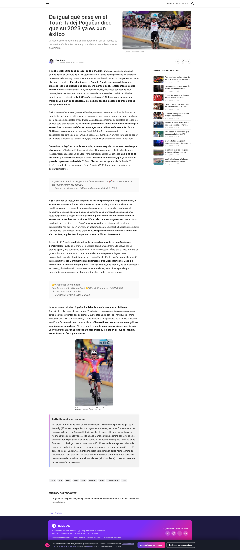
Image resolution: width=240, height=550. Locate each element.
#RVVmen (117, 181)
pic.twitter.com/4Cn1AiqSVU (67, 291)
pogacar (92, 480)
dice (60, 480)
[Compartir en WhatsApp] (183, 61)
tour (124, 480)
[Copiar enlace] (178, 61)
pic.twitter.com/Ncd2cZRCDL (67, 184)
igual (76, 480)
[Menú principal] (47, 3)
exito (68, 480)
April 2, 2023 (110, 188)
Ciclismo (58, 513)
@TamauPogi (78, 288)
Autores (90, 538)
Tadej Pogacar (113, 480)
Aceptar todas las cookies (151, 545)
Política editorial (79, 538)
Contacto (98, 538)
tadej (102, 480)
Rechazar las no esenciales (180, 545)
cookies (89, 546)
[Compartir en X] (188, 61)
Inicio (51, 513)
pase (83, 480)
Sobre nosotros (65, 538)
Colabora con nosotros (112, 538)
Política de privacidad (67, 546)
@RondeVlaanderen (98, 288)
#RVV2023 (117, 288)
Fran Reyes (60, 60)
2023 (52, 480)
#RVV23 (127, 181)
